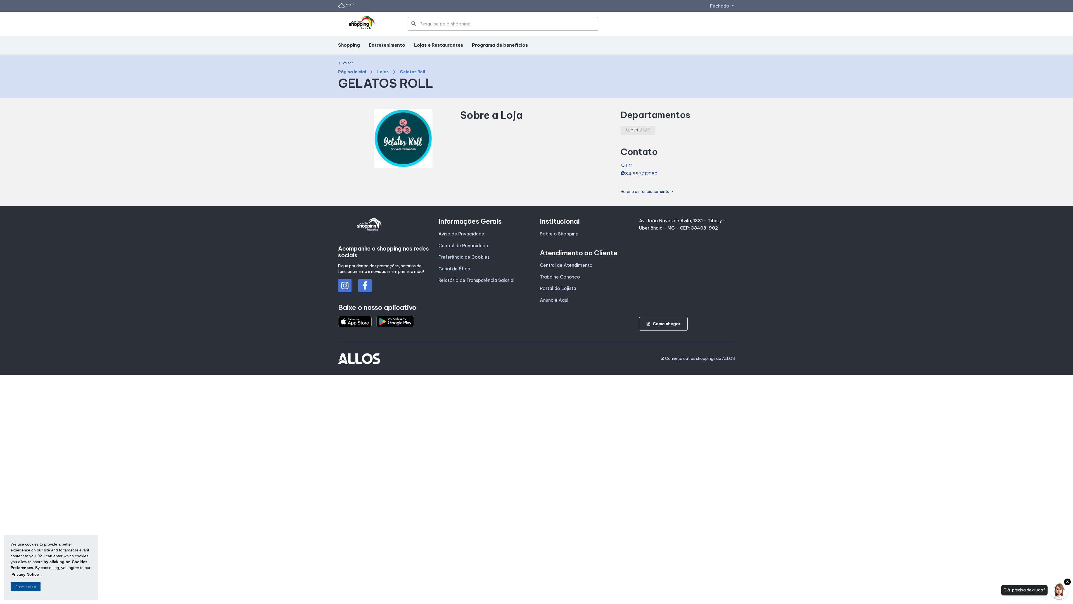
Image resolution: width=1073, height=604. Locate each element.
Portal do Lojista (558, 288)
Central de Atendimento (566, 265)
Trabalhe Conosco (560, 277)
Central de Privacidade (463, 245)
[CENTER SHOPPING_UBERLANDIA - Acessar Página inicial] (362, 24)
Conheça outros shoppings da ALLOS (698, 358)
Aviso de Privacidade (461, 234)
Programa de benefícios (500, 45)
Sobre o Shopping (559, 234)
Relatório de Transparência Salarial (476, 280)
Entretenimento (387, 45)
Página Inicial (352, 72)
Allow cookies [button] (25, 587)
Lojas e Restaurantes (438, 45)
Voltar (345, 63)
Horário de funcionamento (647, 191)
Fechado (722, 6)
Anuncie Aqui (554, 300)
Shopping (349, 45)
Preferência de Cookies (464, 257)
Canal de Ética (454, 269)
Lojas (383, 72)
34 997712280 (641, 173)
